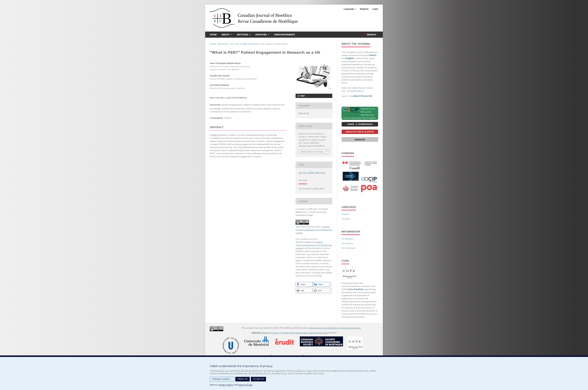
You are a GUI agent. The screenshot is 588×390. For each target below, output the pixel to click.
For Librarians (348, 248)
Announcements (284, 34)
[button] (304, 284)
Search (371, 34)
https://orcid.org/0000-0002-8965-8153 (224, 70)
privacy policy (226, 384)
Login (375, 9)
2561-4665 (352, 88)
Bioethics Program (271, 333)
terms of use (245, 384)
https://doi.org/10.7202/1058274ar (231, 97)
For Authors (347, 243)
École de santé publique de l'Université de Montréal (304, 333)
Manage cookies (222, 379)
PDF (302, 96)
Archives (261, 34)
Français (345, 219)
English (345, 214)
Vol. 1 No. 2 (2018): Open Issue (245, 44)
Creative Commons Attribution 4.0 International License (314, 230)
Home (213, 34)
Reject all (242, 378)
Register (364, 9)
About (225, 34)
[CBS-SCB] (323, 338)
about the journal (363, 96)
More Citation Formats (312, 151)
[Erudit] (286, 338)
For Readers (347, 239)
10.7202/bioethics (355, 91)
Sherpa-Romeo (365, 88)
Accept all (258, 378)
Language (349, 9)
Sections (243, 34)
